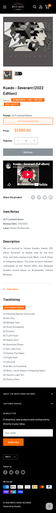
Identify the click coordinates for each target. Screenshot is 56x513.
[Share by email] (51, 197)
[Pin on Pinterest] (39, 197)
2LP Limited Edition (14, 307)
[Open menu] (4, 7)
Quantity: (8, 140)
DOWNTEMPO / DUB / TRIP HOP (28, 100)
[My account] (40, 7)
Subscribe (13, 442)
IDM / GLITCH (12, 104)
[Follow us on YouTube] (23, 472)
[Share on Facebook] (33, 197)
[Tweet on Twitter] (45, 197)
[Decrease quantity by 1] (18, 140)
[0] (47, 7)
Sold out (28, 152)
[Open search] (34, 7)
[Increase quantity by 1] (34, 140)
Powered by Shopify (12, 506)
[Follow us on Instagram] (17, 472)
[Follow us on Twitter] (11, 472)
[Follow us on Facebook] (5, 472)
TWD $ (7, 456)
